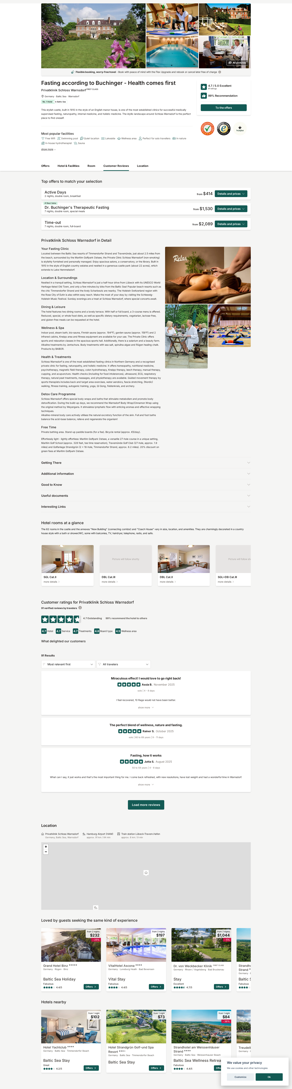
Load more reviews (146, 805)
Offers (45, 165)
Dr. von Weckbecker (199, 966)
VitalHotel (121, 965)
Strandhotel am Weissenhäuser (197, 1049)
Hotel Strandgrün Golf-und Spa (131, 1050)
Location (142, 165)
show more (47, 149)
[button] (95, 908)
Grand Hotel (55, 965)
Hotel (54, 1047)
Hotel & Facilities (68, 165)
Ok (269, 1077)
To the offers (223, 107)
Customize (240, 1077)
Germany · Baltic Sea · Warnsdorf (62, 96)
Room (91, 165)
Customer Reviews (116, 165)
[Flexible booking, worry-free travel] (219, 72)
